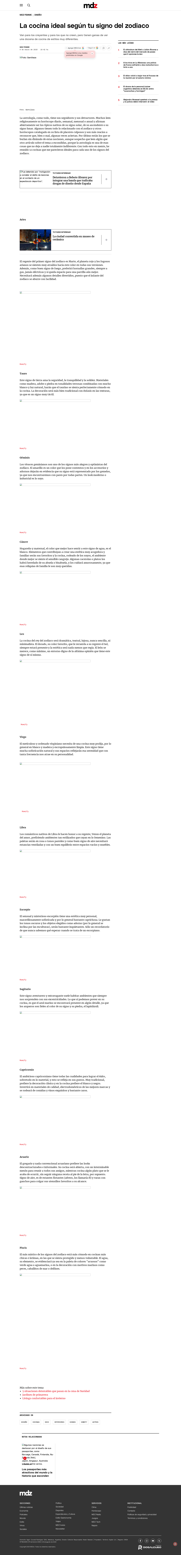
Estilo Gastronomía (63, 1518)
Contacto (131, 1511)
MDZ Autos (60, 1525)
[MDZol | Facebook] (140, 1541)
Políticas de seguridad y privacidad (141, 1514)
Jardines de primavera (35, 1394)
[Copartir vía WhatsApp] (103, 48)
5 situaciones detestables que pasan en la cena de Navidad (56, 1391)
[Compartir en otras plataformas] (109, 48)
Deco (47, 1422)
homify (84, 1422)
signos (73, 1422)
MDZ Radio (96, 1514)
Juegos (95, 1518)
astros (95, 1422)
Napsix (94, 1525)
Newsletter (60, 1529)
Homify (23, 364)
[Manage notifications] (175, 1544)
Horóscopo (96, 1511)
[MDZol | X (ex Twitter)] (159, 1541)
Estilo (22, 1522)
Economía (24, 1511)
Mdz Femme (26, 15)
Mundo (23, 1518)
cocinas (36, 1422)
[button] (21, 5)
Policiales (23, 1514)
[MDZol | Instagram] (147, 1541)
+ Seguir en (91, 48)
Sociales (23, 1529)
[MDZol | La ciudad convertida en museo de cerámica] (106, 240)
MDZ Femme (25, 47)
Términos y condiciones (137, 1518)
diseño (24, 1422)
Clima (94, 1507)
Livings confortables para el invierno (44, 1398)
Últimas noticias (26, 1507)
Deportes (60, 1510)
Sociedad (60, 1507)
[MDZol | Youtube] (153, 1541)
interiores (59, 1422)
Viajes (58, 1521)
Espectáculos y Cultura (65, 1514)
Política (58, 1503)
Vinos (22, 1525)
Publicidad (131, 1507)
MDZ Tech (96, 1522)
